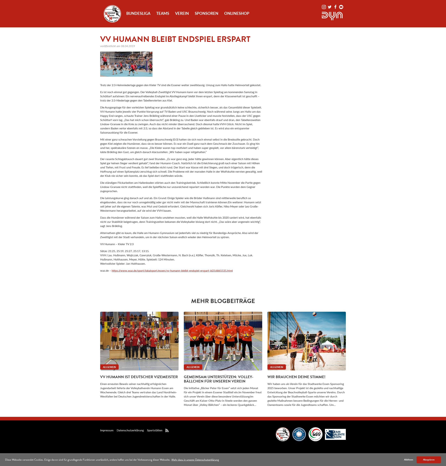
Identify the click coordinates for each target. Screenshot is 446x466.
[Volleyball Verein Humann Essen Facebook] (335, 7)
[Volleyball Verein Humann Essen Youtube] (341, 7)
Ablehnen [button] (408, 459)
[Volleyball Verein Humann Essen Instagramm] (324, 7)
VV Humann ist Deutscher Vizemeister (139, 377)
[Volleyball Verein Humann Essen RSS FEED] (167, 430)
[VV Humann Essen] (112, 13)
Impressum (106, 430)
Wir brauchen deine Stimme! (296, 377)
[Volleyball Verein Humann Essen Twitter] (330, 7)
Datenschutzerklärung (130, 430)
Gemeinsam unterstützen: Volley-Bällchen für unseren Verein (218, 379)
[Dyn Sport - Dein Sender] (332, 16)
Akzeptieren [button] (429, 459)
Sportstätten (154, 430)
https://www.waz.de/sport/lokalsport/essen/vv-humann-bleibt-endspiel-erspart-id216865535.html (172, 270)
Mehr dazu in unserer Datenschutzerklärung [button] (195, 460)
